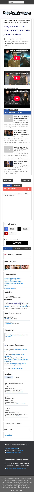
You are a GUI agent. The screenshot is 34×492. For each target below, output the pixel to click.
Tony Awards (8, 324)
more (6, 269)
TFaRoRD (20, 392)
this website (23, 306)
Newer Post (7, 180)
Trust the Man (22, 404)
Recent (8, 248)
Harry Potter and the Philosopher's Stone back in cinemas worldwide (16, 359)
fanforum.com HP (10, 282)
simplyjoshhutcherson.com (13, 283)
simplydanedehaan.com (12, 278)
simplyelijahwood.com (11, 280)
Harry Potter (13, 109)
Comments (26, 248)
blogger (7, 185)
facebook (17, 185)
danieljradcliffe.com (11, 449)
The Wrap (7, 319)
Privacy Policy (21, 469)
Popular (17, 248)
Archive (8, 435)
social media (13, 452)
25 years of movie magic (18, 363)
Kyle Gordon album (17, 368)
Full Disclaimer (11, 469)
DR (19, 282)
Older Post (26, 180)
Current (9, 377)
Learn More (14, 490)
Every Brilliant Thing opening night (20, 162)
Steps (19, 416)
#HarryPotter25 (16, 365)
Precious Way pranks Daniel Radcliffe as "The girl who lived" (21, 149)
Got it (22, 490)
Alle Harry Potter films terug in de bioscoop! (21, 117)
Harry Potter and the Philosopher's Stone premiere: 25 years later (22, 132)
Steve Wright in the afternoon (14, 335)
